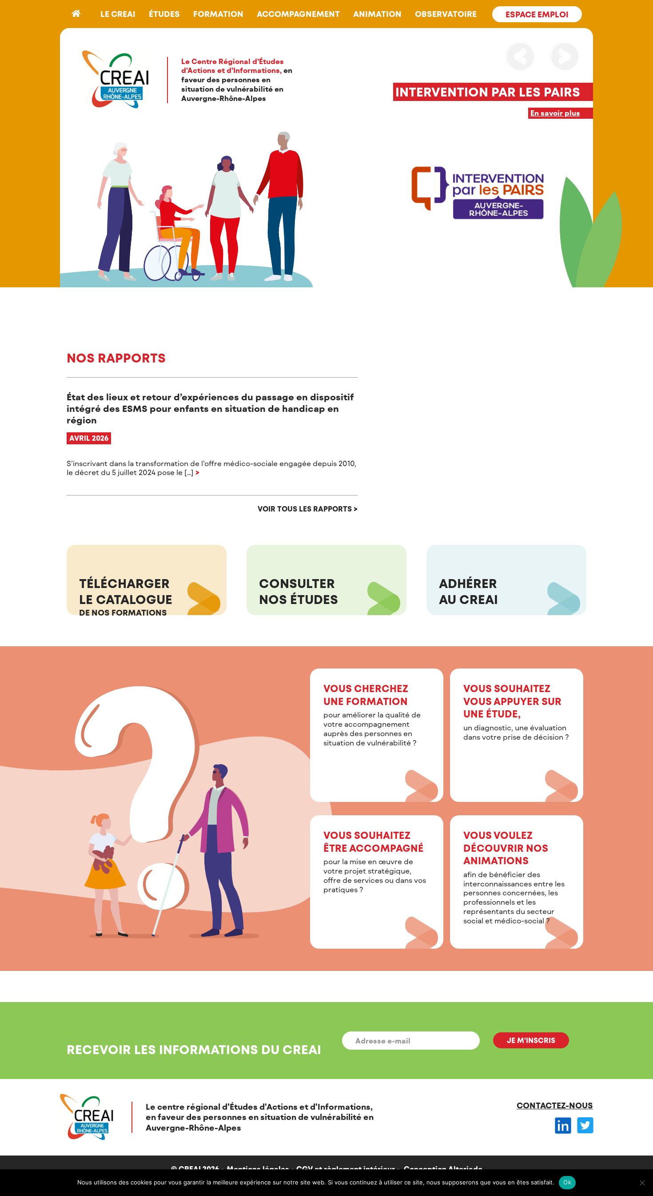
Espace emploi (537, 14)
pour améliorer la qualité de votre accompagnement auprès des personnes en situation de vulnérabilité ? (372, 714)
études (164, 14)
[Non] (641, 1182)
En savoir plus (555, 113)
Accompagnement (298, 14)
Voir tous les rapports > (308, 508)
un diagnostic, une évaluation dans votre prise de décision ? (516, 711)
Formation (218, 14)
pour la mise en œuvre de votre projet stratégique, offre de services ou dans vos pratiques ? (374, 861)
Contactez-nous (555, 1105)
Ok (567, 1182)
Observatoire (446, 14)
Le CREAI (117, 14)
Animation (377, 14)
